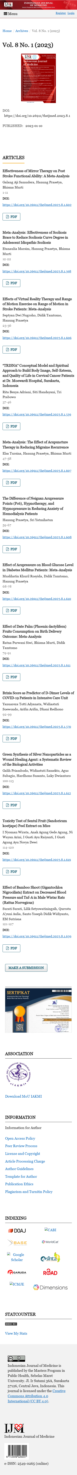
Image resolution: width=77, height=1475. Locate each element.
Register (61, 13)
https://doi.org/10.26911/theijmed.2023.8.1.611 (36, 665)
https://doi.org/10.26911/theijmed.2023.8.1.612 (37, 793)
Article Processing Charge (25, 1161)
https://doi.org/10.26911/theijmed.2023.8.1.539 (37, 414)
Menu (12, 14)
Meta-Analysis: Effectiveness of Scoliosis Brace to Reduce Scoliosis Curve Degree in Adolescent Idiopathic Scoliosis (35, 237)
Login (71, 13)
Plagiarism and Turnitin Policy (29, 1192)
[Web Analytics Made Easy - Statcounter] (11, 1324)
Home (7, 31)
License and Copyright (22, 1153)
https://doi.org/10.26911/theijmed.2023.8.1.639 (37, 936)
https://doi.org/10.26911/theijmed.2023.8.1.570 (37, 726)
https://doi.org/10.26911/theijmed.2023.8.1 (37, 116)
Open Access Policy (20, 1138)
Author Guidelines (19, 1169)
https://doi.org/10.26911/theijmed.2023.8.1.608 (37, 537)
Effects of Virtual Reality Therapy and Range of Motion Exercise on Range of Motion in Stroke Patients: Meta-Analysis (37, 304)
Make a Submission (26, 968)
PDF (13, 217)
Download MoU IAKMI (23, 1096)
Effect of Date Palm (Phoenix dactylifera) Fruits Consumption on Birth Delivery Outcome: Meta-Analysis (34, 631)
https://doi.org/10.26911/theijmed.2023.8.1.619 (37, 859)
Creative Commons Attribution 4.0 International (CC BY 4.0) (37, 1396)
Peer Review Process (21, 1146)
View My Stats (16, 1333)
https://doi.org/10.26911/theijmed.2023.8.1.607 (37, 470)
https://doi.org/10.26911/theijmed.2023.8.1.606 (37, 337)
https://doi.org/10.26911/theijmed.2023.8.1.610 (37, 598)
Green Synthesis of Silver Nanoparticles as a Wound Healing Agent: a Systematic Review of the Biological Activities (37, 759)
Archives (21, 31)
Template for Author (21, 1176)
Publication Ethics (19, 1184)
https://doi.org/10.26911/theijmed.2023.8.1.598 (37, 271)
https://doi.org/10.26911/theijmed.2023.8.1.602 (37, 204)
